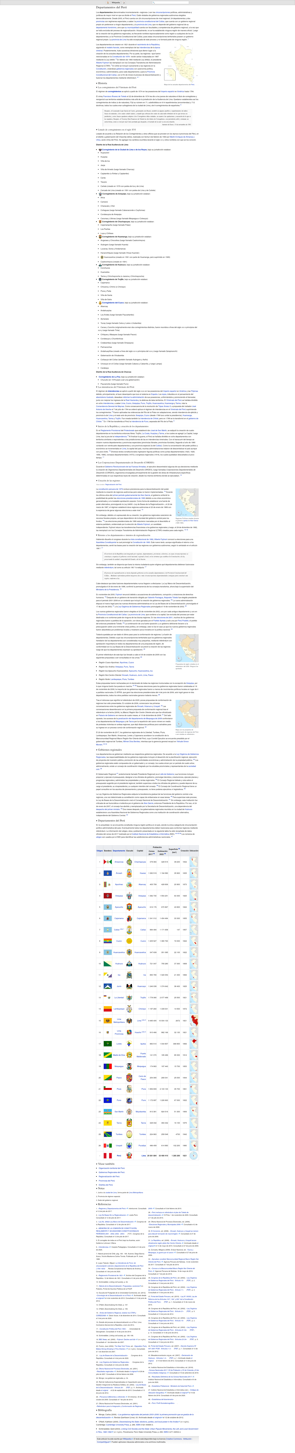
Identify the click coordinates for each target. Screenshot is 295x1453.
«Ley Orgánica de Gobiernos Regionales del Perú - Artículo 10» (172, 1279)
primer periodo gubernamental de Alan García (131, 495)
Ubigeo (100, 850)
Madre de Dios (119, 1055)
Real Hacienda (132, 400)
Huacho (138, 1032)
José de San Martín (159, 430)
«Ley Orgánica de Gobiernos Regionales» (114, 1362)
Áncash (125, 675)
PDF (128, 1387)
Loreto (119, 1043)
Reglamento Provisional (111, 430)
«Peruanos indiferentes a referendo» (112, 1397)
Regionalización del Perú (113, 484)
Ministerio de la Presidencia (107, 589)
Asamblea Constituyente (106, 542)
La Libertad (119, 997)
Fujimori (119, 594)
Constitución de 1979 (121, 56)
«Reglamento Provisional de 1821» (111, 1275)
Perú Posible (183, 620)
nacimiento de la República (148, 44)
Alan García (194, 520)
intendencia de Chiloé (149, 418)
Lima (123, 403)
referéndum (109, 567)
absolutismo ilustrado (105, 397)
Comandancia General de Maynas (110, 406)
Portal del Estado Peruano (161, 1296)
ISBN (138, 1424)
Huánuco (133, 675)
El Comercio (155, 1231)
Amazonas (119, 861)
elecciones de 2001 (165, 617)
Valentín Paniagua (155, 597)
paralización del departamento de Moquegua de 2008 (140, 718)
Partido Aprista (159, 620)
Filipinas (194, 391)
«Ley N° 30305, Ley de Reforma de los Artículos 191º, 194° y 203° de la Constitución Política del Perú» (172, 1299)
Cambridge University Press (117, 1424)
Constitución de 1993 (141, 542)
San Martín (119, 1111)
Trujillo (149, 403)
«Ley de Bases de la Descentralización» (113, 1355)
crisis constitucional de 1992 (141, 539)
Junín (140, 675)
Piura (124, 679)
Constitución (101, 68)
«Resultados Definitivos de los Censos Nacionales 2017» (172, 1376)
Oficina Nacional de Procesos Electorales (114, 1368)
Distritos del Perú (106, 1184)
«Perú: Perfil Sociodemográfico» (163, 1403)
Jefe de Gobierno (167, 774)
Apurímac (124, 662)
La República (156, 1240)
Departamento (119, 850)
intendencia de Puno (139, 421)
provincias (100, 21)
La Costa (145, 433)
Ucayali (157, 706)
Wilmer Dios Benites (131, 741)
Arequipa (136, 403)
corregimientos (114, 91)
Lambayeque (116, 679)
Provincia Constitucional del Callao (112, 614)
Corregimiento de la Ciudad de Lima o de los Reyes (124, 149)
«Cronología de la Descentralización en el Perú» (113, 1295)
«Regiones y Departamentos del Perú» (112, 1208)
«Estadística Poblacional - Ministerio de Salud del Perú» (171, 1386)
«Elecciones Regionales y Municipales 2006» (164, 1224)
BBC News (103, 1339)
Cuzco (128, 403)
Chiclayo (142, 1008)
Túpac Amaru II (164, 406)
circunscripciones (163, 12)
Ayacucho (133, 670)
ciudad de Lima (111, 1192)
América (180, 91)
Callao (158, 445)
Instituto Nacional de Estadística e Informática (150, 834)
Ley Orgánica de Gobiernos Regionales (134, 606)
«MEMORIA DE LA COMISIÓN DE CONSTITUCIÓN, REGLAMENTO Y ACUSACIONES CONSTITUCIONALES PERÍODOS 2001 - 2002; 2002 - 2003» (117, 1231)
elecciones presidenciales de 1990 (131, 498)
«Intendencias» (103, 1247)
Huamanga (169, 403)
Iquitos (143, 1043)
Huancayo (141, 986)
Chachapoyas (140, 861)
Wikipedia (116, 2)
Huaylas (153, 433)
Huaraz (143, 873)
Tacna (131, 666)
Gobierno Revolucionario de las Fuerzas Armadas (125, 466)
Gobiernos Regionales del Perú (112, 1172)
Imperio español (167, 91)
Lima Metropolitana (136, 1192)
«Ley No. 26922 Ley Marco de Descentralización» (116, 1221)
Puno (143, 403)
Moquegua (120, 721)
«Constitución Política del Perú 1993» (112, 1329)
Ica (151, 670)
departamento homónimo (106, 27)
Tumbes (131, 679)
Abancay (142, 884)
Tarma (178, 403)
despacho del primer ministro (108, 809)
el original (99, 1298)
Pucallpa (142, 1145)
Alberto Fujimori (102, 62)
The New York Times (122, 1346)
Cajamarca (119, 918)
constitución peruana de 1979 (111, 489)
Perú (134, 15)
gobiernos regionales (125, 68)
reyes (164, 394)
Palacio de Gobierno (107, 715)
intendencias (145, 47)
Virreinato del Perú (174, 400)
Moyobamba (141, 1111)
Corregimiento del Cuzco (113, 302)
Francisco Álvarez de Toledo (115, 96)
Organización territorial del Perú (112, 1168)
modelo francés (113, 47)
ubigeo (99, 837)
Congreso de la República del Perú (164, 1277)
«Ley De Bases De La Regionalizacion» (112, 1215)
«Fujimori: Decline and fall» (126, 1339)
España (154, 394)
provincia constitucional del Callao (150, 21)
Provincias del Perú (107, 1180)
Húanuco (148, 706)
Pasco (150, 675)
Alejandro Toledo (171, 597)
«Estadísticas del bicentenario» (162, 1399)
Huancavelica (158, 403)
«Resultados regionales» (105, 1371)
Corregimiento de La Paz (109, 376)
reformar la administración (133, 397)
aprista (185, 520)
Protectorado (129, 430)
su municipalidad (132, 27)
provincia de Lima (144, 24)
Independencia (121, 436)
